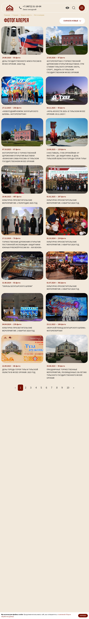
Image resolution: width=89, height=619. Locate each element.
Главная (7, 15)
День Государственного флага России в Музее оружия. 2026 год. (21, 62)
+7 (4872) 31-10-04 (32, 6)
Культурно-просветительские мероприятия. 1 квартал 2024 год (18, 329)
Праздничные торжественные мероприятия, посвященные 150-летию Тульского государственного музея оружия (67, 373)
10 (68, 388)
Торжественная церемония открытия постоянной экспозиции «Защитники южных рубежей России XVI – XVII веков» (22, 244)
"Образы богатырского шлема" (17, 286)
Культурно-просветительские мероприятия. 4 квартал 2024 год (63, 201)
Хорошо (83, 616)
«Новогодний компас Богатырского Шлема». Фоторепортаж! (20, 113)
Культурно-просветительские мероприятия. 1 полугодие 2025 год (19, 201)
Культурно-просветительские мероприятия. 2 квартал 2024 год (63, 287)
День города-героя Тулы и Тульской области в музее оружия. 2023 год (20, 371)
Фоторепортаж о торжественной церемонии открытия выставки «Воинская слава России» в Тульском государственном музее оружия (20, 157)
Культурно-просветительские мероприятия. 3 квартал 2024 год (63, 243)
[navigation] (82, 7)
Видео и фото (26, 15)
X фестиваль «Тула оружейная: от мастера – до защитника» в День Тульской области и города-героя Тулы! (66, 156)
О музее (15, 15)
